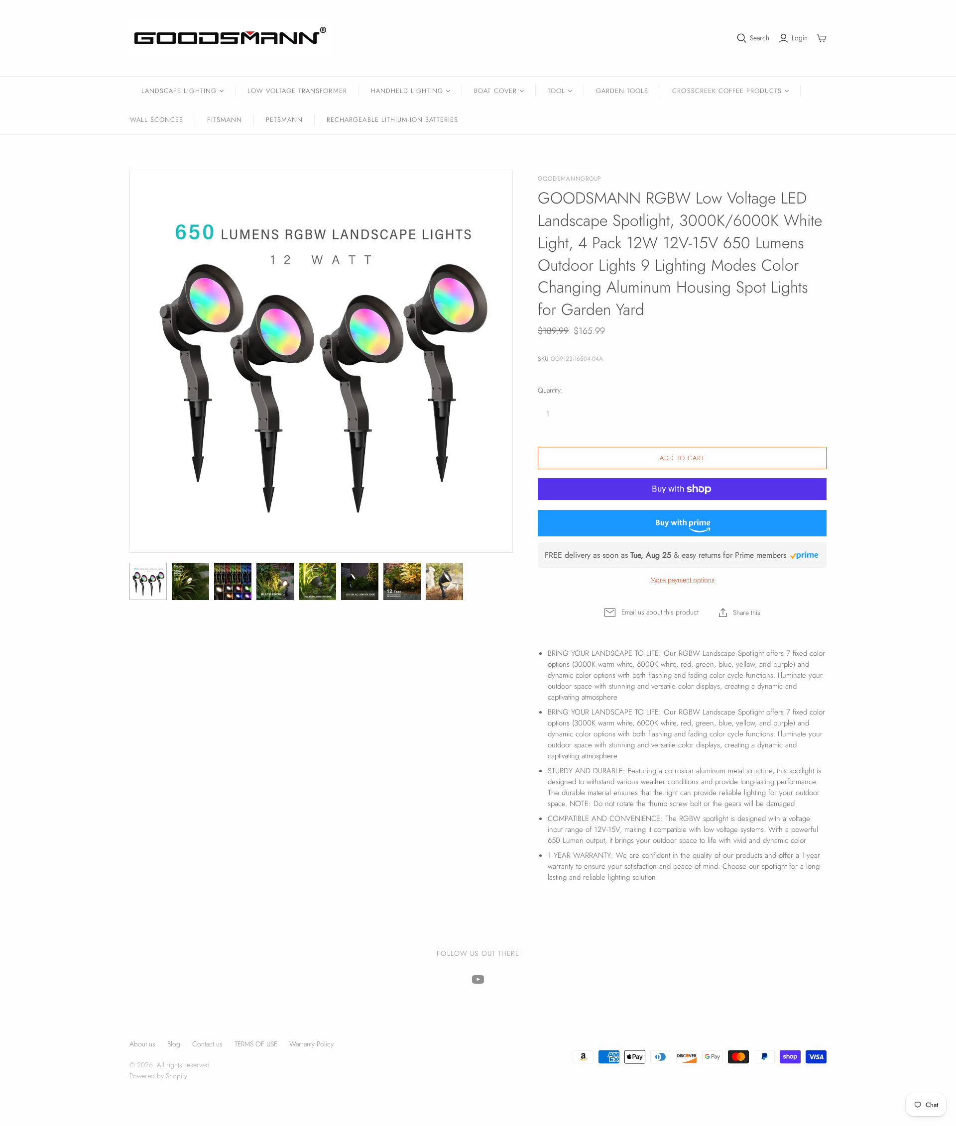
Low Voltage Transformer (297, 91)
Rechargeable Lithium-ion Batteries (392, 119)
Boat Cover (495, 91)
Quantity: (550, 390)
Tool (556, 91)
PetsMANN (284, 119)
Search (759, 38)
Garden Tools (622, 91)
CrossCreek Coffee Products (727, 91)
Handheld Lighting (407, 91)
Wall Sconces (156, 119)
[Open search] (742, 38)
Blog (173, 1044)
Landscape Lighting (179, 91)
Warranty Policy (311, 1044)
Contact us (207, 1044)
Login (800, 38)
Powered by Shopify (158, 1076)
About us (142, 1044)
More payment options (682, 580)
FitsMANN (224, 119)
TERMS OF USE (256, 1044)
